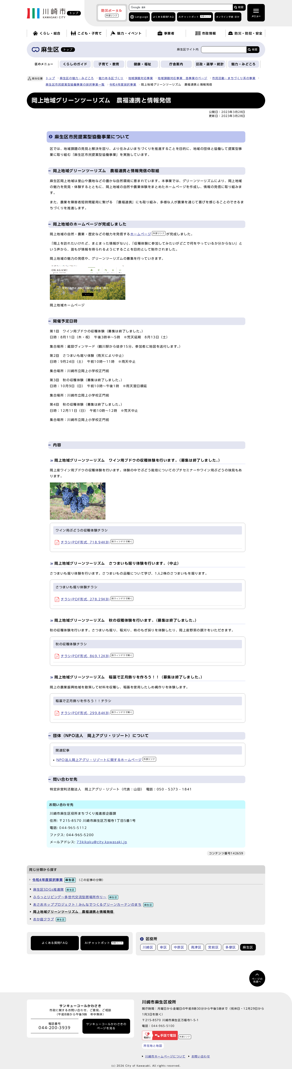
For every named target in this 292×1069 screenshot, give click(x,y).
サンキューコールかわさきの (106, 1026)
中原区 (179, 947)
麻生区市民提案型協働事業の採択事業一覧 (75, 84)
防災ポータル (111, 12)
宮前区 (213, 947)
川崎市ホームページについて (165, 1056)
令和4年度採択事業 (122, 84)
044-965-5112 (73, 827)
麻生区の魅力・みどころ (77, 78)
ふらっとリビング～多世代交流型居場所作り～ (75, 897)
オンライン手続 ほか (228, 17)
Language (141, 17)
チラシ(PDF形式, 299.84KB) (96, 713)
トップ (50, 78)
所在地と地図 (153, 1045)
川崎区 (148, 947)
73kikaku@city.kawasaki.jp (102, 842)
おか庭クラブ (49, 919)
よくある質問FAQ (55, 943)
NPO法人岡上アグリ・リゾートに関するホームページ (105, 759)
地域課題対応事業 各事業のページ (182, 78)
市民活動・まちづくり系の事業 (233, 78)
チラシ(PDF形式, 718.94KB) (96, 542)
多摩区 (230, 947)
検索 (241, 7)
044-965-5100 (163, 1025)
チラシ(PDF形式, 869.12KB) (96, 656)
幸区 (163, 947)
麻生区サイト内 (188, 49)
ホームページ (147, 234)
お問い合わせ (200, 1056)
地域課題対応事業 (140, 78)
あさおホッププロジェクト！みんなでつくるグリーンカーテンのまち (92, 904)
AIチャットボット (194, 16)
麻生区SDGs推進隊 (54, 889)
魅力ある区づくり (111, 78)
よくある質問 (163, 17)
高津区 (196, 947)
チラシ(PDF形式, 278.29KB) (96, 599)
